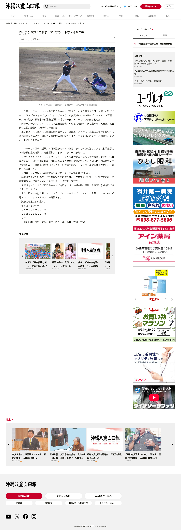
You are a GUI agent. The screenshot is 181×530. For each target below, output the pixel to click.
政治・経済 (29, 16)
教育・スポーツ (75, 16)
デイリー (143, 35)
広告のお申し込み (103, 496)
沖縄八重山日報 (12, 23)
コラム (106, 16)
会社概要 (19, 503)
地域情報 (90, 16)
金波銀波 (152, 16)
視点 (137, 16)
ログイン (170, 6)
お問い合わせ (63, 496)
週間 (165, 35)
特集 (121, 16)
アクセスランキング (142, 29)
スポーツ (39, 23)
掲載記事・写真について (78, 503)
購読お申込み (151, 6)
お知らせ (138, 55)
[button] (22, 256)
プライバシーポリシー (108, 503)
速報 (168, 16)
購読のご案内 (24, 496)
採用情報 (48, 503)
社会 (44, 16)
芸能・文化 (60, 16)
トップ (13, 16)
